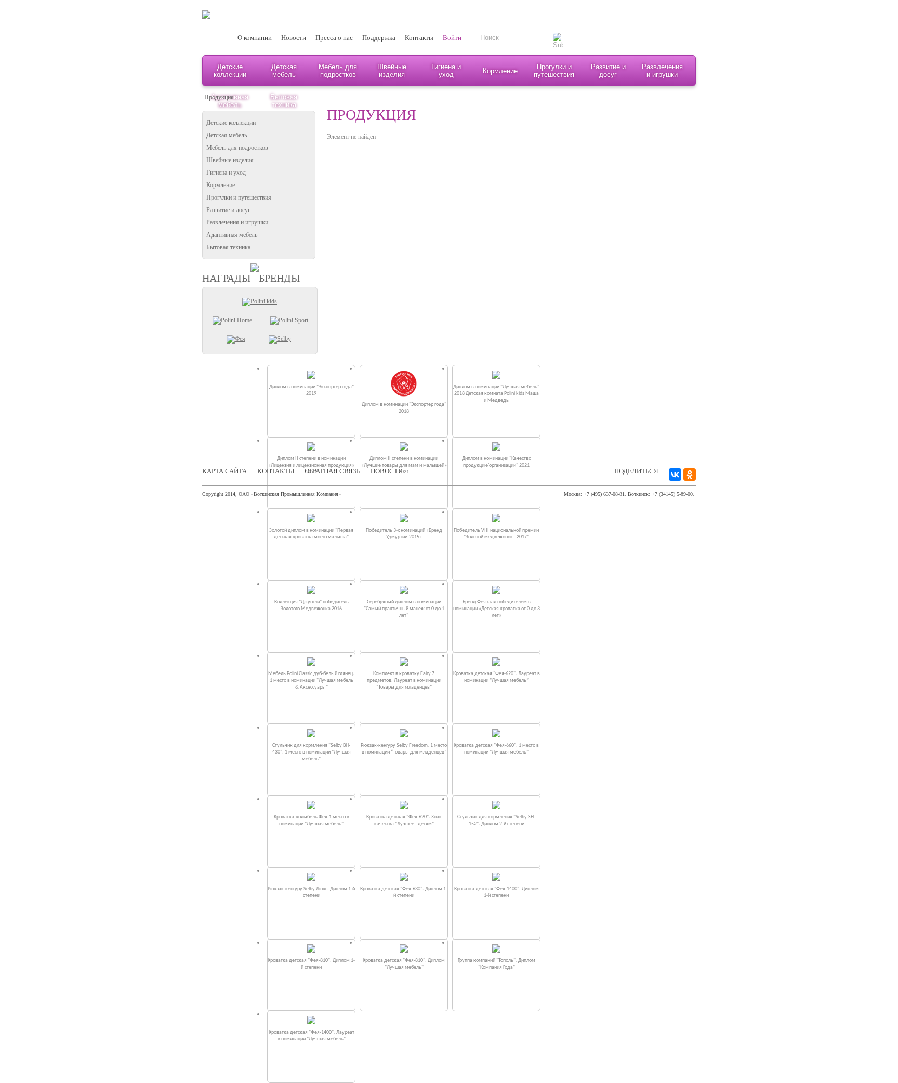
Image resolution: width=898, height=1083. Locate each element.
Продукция (219, 97)
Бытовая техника (228, 247)
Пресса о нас (334, 38)
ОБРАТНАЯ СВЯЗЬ (332, 471)
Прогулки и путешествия (554, 70)
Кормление (500, 71)
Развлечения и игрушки (662, 70)
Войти (452, 38)
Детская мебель (284, 70)
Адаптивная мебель (231, 235)
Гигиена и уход (446, 70)
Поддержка (378, 38)
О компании (254, 38)
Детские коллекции (230, 70)
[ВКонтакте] (675, 474)
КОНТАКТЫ (275, 471)
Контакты (419, 38)
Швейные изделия (391, 70)
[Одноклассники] (689, 474)
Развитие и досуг (608, 70)
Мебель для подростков (338, 70)
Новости (293, 38)
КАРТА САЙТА (224, 471)
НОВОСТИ (387, 471)
